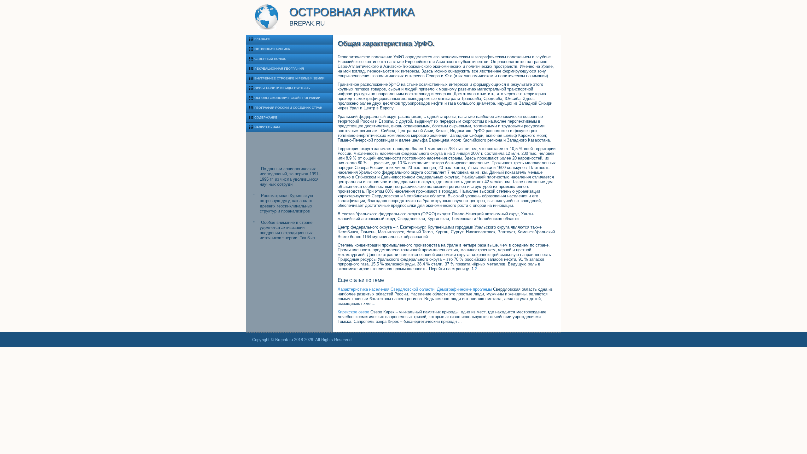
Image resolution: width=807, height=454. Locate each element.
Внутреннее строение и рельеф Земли (289, 78)
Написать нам (267, 127)
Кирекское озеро (353, 312)
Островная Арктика (272, 49)
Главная (262, 39)
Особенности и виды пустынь (282, 88)
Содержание (265, 117)
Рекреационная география (279, 68)
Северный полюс (270, 59)
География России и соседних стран (288, 107)
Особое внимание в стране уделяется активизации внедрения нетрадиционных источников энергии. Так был (287, 230)
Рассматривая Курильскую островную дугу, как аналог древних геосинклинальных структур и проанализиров (286, 203)
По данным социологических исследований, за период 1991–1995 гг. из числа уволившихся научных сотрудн (290, 176)
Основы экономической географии (287, 98)
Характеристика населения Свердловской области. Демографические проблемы (415, 289)
